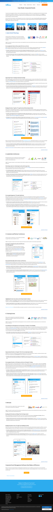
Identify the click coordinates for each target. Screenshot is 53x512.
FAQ (39, 2)
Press (17, 498)
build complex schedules (18, 248)
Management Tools (8, 498)
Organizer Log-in (45, 2)
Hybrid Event (7, 501)
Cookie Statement (11, 509)
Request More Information (26, 138)
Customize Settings (46, 509)
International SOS (38, 117)
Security (29, 498)
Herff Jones (42, 50)
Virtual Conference (8, 502)
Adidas (40, 373)
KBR (37, 54)
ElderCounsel (35, 433)
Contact (41, 2)
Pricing (7, 503)
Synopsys (29, 332)
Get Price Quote (44, 4)
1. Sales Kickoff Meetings (12, 33)
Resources (29, 501)
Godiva (31, 174)
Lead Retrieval (8, 500)
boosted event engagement (15, 115)
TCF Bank (38, 418)
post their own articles (12, 81)
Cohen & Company (37, 356)
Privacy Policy (30, 500)
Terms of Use (30, 499)
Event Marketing (8, 499)
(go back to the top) (44, 149)
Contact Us (26, 472)
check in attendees (13, 328)
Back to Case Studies (10, 475)
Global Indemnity (35, 266)
